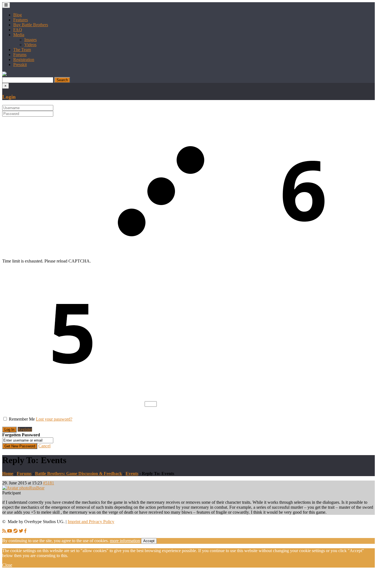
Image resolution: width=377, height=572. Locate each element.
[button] (4, 74)
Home (7, 473)
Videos (30, 44)
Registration (23, 59)
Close (7, 565)
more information (125, 540)
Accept (149, 541)
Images (30, 39)
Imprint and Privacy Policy (91, 521)
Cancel (44, 446)
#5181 (48, 483)
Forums (19, 54)
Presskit (20, 64)
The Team (22, 49)
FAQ (17, 29)
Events (132, 473)
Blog (17, 14)
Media (18, 34)
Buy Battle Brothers (30, 24)
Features (20, 19)
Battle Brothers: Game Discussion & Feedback (78, 473)
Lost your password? (54, 419)
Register (25, 429)
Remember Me (22, 419)
